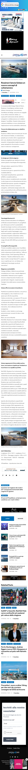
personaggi (9, 643)
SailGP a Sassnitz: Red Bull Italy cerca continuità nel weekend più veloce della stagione (13, 613)
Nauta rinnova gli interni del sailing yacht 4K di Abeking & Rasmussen (17, 546)
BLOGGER (20, 518)
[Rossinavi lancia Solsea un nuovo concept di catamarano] (9, 475)
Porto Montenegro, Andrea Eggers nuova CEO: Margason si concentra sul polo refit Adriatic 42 (14, 650)
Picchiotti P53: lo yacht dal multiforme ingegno (16, 557)
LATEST (8, 518)
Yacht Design (6, 90)
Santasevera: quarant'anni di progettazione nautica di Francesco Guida (17, 567)
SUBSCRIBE (10, 739)
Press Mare (4, 92)
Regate (14, 607)
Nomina (3, 643)
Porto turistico (17, 643)
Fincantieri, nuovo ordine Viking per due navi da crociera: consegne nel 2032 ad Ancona (14, 687)
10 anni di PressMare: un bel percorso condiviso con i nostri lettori (13, 499)
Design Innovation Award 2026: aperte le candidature (17, 525)
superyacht (19, 95)
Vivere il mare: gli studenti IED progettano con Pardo (17, 535)
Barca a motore (5, 95)
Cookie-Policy (16, 748)
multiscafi (12, 95)
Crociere (3, 682)
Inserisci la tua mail (8, 720)
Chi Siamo (9, 748)
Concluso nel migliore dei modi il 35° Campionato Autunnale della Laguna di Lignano (12, 489)
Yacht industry (10, 682)
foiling (3, 607)
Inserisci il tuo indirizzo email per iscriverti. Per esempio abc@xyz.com (12, 727)
